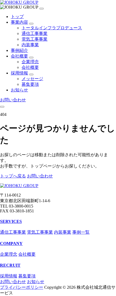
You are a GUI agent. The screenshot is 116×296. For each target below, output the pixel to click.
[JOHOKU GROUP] (19, 2)
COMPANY (11, 243)
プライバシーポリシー (21, 287)
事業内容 (19, 22)
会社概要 (19, 56)
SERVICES (11, 221)
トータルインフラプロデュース (52, 28)
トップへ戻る (13, 176)
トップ (17, 16)
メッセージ (32, 78)
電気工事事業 (34, 39)
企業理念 (30, 61)
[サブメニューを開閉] (31, 23)
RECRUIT (10, 265)
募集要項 (30, 84)
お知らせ (19, 90)
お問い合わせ (13, 100)
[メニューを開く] (2, 107)
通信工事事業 (34, 33)
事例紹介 (19, 50)
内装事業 (30, 44)
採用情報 (19, 73)
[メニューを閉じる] (41, 8)
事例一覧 (81, 232)
